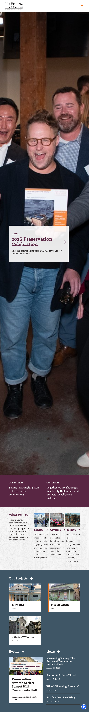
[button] (82, 6)
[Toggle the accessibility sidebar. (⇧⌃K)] (83, 706)
